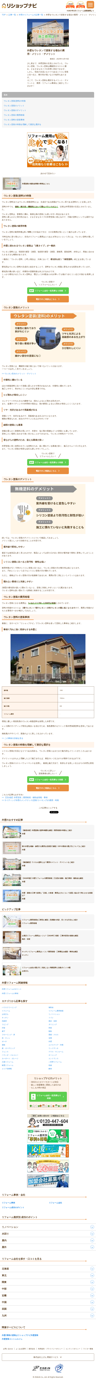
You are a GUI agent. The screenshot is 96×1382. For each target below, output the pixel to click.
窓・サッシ (6, 1038)
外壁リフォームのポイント (12, 989)
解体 (50, 1069)
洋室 (3, 1028)
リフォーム (6, 1011)
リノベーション (54, 1014)
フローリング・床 (8, 1034)
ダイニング (53, 1024)
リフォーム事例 (8, 1202)
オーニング (53, 1055)
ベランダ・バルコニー (10, 1055)
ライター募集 (88, 1349)
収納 (50, 1065)
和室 (50, 1028)
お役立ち (5, 1014)
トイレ (51, 1017)
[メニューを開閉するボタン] (90, 4)
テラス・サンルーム (56, 1051)
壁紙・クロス (53, 1034)
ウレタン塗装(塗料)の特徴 (15, 101)
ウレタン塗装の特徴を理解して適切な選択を (22, 124)
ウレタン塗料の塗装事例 (14, 119)
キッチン (5, 1017)
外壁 (50, 1041)
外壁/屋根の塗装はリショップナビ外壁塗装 (20, 1335)
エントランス (53, 1058)
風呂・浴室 (53, 1021)
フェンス (5, 1051)
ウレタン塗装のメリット (14, 105)
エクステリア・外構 (56, 1045)
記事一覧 (12, 14)
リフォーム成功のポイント (13, 1207)
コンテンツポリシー (73, 1349)
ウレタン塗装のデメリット (15, 110)
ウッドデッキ (53, 1048)
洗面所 (4, 1021)
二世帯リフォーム (55, 1062)
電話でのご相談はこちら (46, 299)
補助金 (51, 1007)
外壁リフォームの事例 (10, 993)
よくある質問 (21, 1349)
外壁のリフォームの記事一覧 (31, 14)
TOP (4, 14)
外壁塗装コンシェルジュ (12, 1339)
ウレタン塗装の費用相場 (14, 115)
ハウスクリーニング (9, 1007)
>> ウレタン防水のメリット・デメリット (19, 373)
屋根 (3, 1045)
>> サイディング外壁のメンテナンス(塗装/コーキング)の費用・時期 (30, 800)
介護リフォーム (7, 1062)
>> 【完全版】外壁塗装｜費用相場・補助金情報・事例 (25, 797)
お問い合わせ (8, 1349)
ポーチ (4, 1041)
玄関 (50, 1038)
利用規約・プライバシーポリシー (50, 1349)
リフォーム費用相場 (56, 1011)
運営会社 (32, 1349)
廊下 (3, 1031)
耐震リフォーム (7, 1065)
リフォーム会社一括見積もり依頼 (48, 1096)
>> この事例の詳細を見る (12, 738)
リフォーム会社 (55, 1202)
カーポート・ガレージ (10, 1058)
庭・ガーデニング (8, 1048)
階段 (50, 1031)
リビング (5, 1024)
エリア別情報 (7, 1069)
